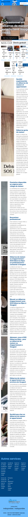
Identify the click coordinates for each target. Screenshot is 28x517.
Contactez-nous (16, 514)
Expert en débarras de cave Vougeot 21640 (17, 466)
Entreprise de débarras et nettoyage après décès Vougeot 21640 (10, 484)
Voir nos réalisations (10, 38)
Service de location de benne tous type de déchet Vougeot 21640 (3, 483)
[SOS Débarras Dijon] (14, 501)
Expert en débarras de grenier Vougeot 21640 (23, 466)
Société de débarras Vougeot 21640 (10, 465)
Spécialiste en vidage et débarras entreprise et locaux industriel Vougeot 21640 (4, 469)
